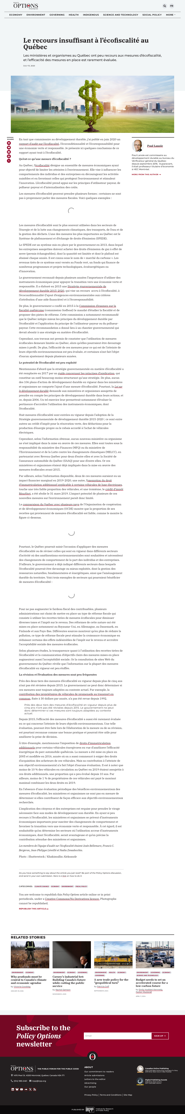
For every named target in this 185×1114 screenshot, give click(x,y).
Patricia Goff (103, 986)
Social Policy (152, 15)
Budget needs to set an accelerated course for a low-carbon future (152, 983)
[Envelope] (9, 152)
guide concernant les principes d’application (86, 373)
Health (74, 15)
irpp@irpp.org (39, 1081)
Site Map (128, 1095)
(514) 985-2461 (20, 1081)
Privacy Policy (91, 1095)
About (88, 1067)
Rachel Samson (63, 990)
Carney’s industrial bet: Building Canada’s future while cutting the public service (69, 981)
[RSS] (35, 1089)
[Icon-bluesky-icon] (9, 147)
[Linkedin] (9, 143)
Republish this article (32, 909)
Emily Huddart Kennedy (150, 989)
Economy (15, 15)
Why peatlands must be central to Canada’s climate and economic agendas (28, 980)
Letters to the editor (95, 1079)
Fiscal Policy (81, 886)
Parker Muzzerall (144, 992)
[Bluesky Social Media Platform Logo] (17, 1089)
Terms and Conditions (110, 1095)
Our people (90, 1087)
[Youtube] (21, 1089)
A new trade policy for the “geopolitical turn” (111, 981)
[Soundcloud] (26, 1089)
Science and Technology (120, 15)
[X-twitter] (9, 161)
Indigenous (91, 15)
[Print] (9, 156)
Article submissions (94, 1075)
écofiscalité (42, 165)
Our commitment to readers (99, 1071)
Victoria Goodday (22, 986)
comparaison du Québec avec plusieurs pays (51, 504)
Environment (36, 15)
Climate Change (42, 886)
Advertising (90, 1083)
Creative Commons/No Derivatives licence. (72, 899)
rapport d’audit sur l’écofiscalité (39, 144)
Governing (57, 15)
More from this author (145, 174)
